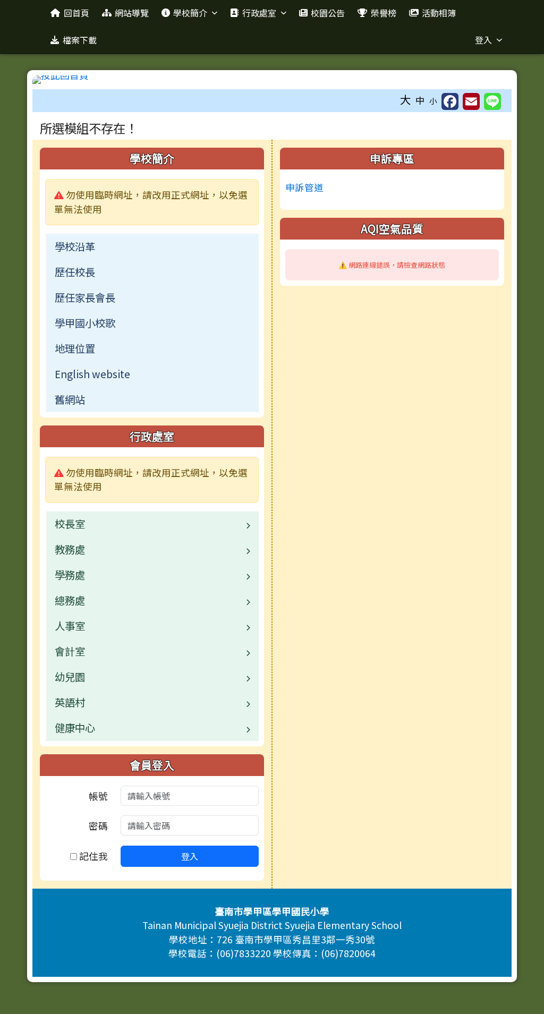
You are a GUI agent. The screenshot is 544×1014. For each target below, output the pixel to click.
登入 (483, 39)
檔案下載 (80, 39)
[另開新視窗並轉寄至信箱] (471, 101)
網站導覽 (132, 12)
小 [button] (433, 100)
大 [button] (405, 99)
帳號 (98, 796)
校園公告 (328, 12)
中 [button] (420, 100)
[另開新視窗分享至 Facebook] (449, 101)
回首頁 (76, 12)
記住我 (92, 856)
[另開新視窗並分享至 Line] (492, 101)
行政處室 (259, 12)
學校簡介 (190, 12)
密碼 (98, 825)
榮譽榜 (383, 12)
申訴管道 (304, 187)
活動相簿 (439, 12)
